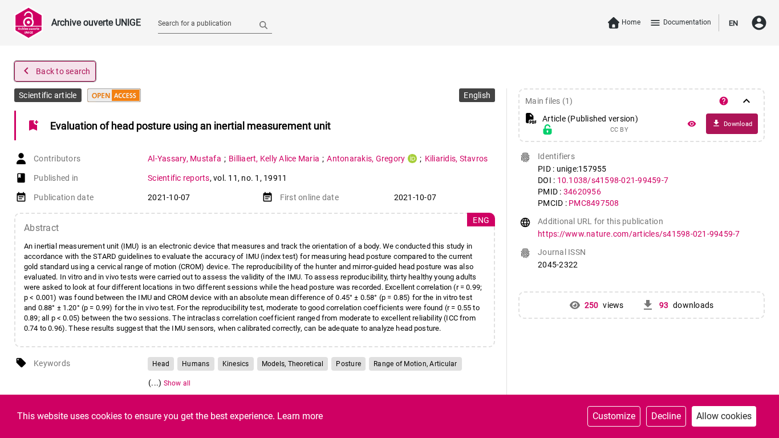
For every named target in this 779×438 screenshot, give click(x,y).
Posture (348, 364)
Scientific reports (179, 177)
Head (160, 364)
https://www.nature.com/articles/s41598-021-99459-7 (639, 233)
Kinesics (235, 364)
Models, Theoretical (293, 364)
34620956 (582, 191)
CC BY (619, 130)
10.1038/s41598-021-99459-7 (613, 180)
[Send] (263, 24)
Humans (196, 364)
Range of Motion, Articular (415, 364)
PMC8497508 (594, 203)
